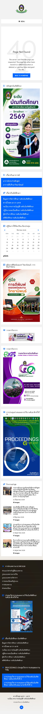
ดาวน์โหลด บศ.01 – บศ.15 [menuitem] (21, 696)
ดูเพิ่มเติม (5, 256)
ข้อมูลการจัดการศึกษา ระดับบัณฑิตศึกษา (15, 643)
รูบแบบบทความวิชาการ (10, 578)
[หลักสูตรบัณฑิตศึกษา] (21, 166)
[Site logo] (21, 14)
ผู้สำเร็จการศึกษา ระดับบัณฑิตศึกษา (13, 657)
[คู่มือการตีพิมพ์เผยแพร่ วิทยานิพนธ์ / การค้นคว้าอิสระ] (21, 321)
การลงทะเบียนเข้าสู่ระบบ (10, 581)
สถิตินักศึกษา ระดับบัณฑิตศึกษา (12, 660)
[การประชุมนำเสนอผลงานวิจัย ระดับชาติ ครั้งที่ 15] (21, 475)
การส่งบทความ (7, 585)
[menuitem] (21, 181)
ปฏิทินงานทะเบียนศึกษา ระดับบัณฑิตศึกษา (16, 653)
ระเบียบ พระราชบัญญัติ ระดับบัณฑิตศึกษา (16, 650)
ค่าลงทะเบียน (6, 588)
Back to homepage (21, 75)
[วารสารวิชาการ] (21, 337)
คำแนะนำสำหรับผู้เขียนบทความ (12, 571)
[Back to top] (21, 707)
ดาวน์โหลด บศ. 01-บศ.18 (10, 646)
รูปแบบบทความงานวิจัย (10, 574)
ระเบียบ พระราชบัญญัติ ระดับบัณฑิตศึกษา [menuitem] (21, 699)
